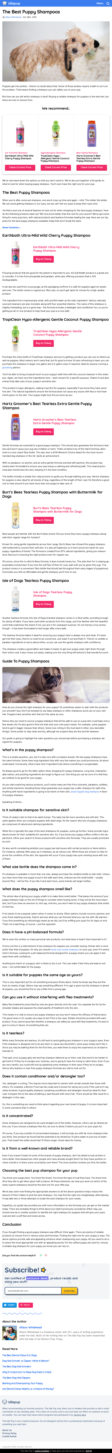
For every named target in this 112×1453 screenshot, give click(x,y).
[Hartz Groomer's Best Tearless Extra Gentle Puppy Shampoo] (92, 144)
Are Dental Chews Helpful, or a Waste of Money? (28, 1388)
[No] (45, 1255)
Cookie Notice (9, 1436)
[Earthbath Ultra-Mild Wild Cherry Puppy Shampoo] (20, 144)
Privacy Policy (9, 1433)
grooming (7, 367)
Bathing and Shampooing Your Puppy (22, 1383)
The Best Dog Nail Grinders (16, 1366)
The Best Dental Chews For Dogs (19, 1355)
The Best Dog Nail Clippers (16, 1377)
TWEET (11, 1305)
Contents (11, 227)
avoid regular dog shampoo (85, 791)
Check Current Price (20, 167)
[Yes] (40, 1255)
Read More (10, 1349)
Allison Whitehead (13, 17)
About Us (7, 1430)
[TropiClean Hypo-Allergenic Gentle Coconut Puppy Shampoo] (56, 144)
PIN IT (27, 1305)
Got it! (89, 1451)
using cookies (42, 1451)
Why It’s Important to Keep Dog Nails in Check (26, 1372)
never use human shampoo (65, 949)
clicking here (80, 1415)
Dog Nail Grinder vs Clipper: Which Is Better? (25, 1360)
